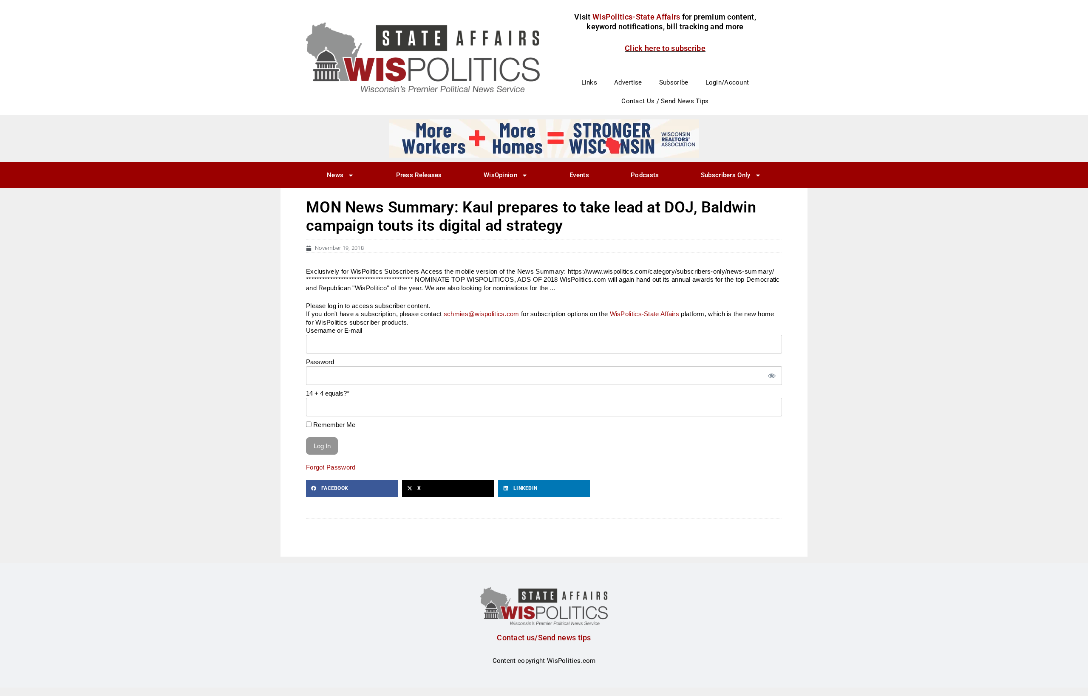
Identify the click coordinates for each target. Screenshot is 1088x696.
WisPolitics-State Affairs (645, 313)
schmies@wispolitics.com (481, 313)
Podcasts (645, 175)
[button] (352, 488)
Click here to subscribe (665, 48)
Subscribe (673, 82)
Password (320, 361)
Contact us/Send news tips (544, 637)
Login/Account (727, 82)
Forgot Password (331, 467)
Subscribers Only (726, 175)
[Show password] (771, 375)
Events (579, 175)
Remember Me (333, 424)
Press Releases (419, 175)
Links (589, 82)
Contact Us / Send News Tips (664, 101)
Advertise (628, 82)
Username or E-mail (334, 330)
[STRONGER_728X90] (544, 138)
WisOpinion (500, 175)
